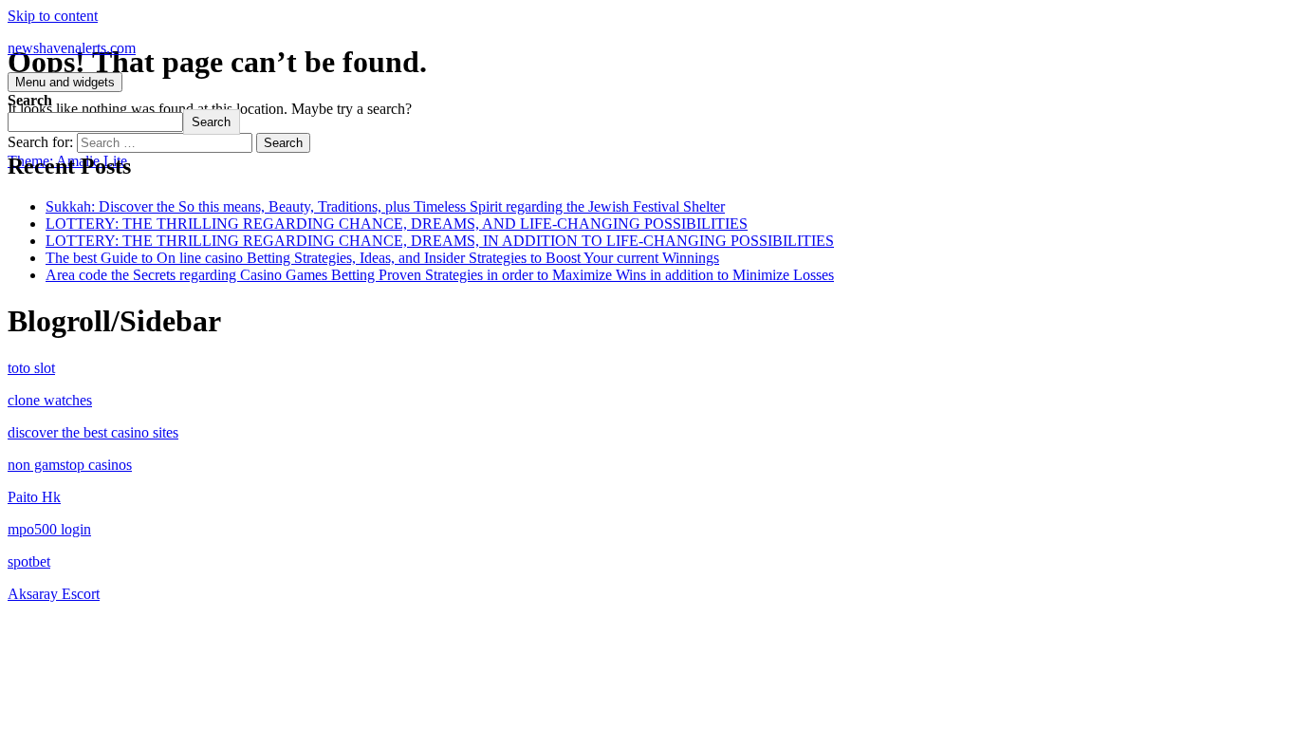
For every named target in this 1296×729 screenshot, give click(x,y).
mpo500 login (49, 529)
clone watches (50, 400)
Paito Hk (34, 497)
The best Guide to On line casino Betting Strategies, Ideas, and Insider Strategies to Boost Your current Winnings (382, 258)
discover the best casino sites (93, 432)
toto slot (31, 368)
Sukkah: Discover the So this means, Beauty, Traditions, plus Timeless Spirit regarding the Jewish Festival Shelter (385, 206)
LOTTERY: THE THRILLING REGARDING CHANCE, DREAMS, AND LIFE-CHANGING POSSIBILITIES (397, 223)
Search (30, 100)
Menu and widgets (65, 82)
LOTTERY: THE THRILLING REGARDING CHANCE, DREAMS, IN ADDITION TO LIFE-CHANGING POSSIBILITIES (440, 241)
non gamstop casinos (70, 465)
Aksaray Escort (54, 594)
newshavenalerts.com (72, 48)
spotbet (29, 561)
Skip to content (53, 16)
